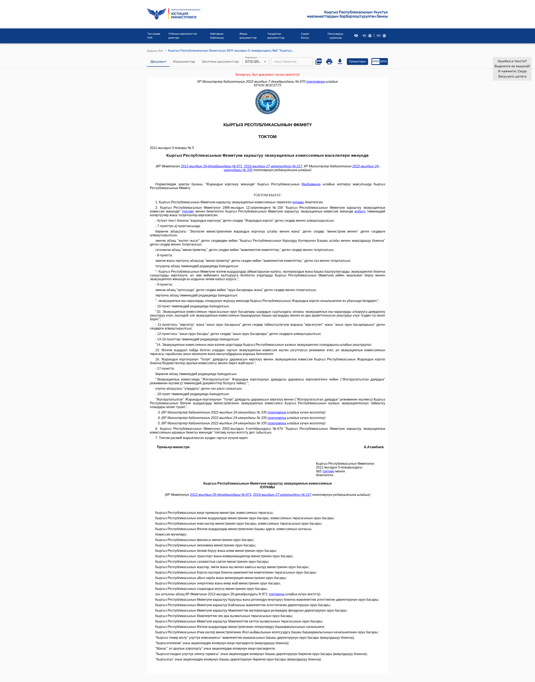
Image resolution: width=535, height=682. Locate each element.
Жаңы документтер (248, 35)
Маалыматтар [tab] (184, 62)
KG (364, 35)
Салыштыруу (357, 61)
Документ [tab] (158, 62)
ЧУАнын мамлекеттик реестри (182, 35)
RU (379, 35)
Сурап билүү (305, 35)
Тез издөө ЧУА (153, 35)
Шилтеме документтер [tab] (220, 62)
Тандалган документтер (275, 35)
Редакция (251, 57)
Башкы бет (155, 51)
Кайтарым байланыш (217, 35)
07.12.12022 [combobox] (253, 62)
